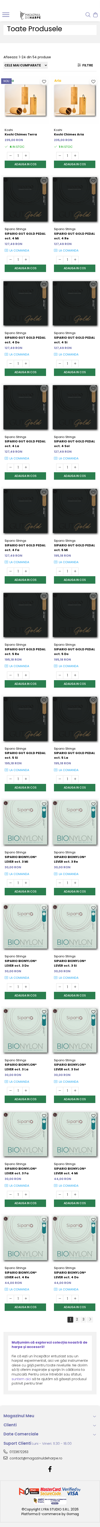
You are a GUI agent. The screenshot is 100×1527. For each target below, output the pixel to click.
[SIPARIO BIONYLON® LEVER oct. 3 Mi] (25, 822)
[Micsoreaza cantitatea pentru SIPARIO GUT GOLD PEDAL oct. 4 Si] (59, 363)
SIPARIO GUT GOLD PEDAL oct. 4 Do (25, 340)
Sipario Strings (15, 229)
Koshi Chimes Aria (69, 134)
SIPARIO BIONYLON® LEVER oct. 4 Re (21, 1274)
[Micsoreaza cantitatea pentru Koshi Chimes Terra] (10, 155)
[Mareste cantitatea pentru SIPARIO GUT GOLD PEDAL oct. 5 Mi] (75, 571)
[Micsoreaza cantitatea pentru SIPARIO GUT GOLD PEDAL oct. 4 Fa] (10, 571)
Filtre (87, 65)
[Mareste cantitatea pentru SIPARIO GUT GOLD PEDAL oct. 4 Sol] (75, 467)
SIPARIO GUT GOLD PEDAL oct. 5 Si (25, 755)
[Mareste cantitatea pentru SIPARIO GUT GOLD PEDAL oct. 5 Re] (25, 675)
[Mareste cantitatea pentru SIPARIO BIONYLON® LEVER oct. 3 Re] (75, 883)
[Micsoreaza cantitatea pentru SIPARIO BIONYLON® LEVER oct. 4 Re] (10, 1298)
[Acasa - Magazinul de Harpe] (30, 15)
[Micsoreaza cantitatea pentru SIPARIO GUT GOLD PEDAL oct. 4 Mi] (10, 259)
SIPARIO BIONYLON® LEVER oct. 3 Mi (21, 859)
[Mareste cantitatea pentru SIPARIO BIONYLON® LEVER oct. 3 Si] (75, 987)
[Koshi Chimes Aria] (74, 100)
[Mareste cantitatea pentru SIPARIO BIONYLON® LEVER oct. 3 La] (25, 1090)
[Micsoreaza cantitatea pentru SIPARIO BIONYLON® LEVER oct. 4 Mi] (59, 1194)
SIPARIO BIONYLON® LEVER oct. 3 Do (21, 963)
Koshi (9, 130)
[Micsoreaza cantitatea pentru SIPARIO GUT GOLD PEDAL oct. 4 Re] (59, 259)
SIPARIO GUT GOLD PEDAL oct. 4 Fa (25, 547)
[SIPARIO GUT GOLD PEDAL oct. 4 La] (25, 407)
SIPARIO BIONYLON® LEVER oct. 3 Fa (21, 1170)
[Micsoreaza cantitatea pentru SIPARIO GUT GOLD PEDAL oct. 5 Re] (10, 675)
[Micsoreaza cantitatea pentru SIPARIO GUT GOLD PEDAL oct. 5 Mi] (59, 571)
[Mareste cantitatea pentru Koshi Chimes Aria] (75, 155)
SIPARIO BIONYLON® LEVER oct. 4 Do (70, 1274)
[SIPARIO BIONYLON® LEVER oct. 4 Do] (74, 1238)
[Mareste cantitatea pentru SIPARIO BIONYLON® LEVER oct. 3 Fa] (25, 1194)
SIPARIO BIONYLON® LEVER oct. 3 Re (70, 859)
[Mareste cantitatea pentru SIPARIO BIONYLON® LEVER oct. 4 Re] (25, 1298)
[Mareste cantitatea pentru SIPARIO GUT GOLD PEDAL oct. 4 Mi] (25, 259)
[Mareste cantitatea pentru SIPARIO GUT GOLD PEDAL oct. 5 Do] (75, 675)
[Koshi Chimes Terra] (25, 100)
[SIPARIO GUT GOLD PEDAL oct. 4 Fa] (25, 511)
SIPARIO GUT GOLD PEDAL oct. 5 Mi (74, 547)
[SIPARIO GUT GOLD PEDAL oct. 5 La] (74, 719)
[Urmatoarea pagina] (90, 1320)
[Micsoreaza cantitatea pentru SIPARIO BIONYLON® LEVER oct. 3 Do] (10, 987)
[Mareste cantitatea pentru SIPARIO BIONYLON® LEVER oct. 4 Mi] (75, 1194)
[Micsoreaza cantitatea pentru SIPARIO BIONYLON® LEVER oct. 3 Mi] (10, 883)
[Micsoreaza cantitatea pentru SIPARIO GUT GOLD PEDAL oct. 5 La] (59, 779)
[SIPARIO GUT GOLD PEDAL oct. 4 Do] (25, 303)
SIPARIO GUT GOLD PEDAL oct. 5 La (74, 755)
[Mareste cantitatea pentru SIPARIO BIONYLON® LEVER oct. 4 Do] (75, 1298)
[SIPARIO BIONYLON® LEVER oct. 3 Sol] (74, 1030)
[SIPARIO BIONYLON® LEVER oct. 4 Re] (25, 1238)
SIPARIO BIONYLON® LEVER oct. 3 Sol (70, 1067)
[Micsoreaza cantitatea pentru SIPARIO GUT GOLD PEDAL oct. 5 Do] (59, 675)
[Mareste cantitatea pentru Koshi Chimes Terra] (25, 155)
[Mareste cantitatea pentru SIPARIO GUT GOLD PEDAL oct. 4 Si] (75, 363)
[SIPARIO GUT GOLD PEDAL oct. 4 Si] (74, 303)
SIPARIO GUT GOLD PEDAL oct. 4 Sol (74, 443)
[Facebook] (50, 1469)
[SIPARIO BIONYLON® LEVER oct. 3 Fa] (25, 1134)
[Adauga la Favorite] (44, 81)
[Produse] (6, 16)
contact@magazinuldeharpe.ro (35, 1458)
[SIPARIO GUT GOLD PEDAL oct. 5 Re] (25, 615)
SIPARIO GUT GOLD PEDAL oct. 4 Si (74, 340)
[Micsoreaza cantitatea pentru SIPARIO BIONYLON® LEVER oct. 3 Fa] (10, 1194)
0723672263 (18, 1452)
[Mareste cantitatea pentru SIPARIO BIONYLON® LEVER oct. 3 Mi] (25, 883)
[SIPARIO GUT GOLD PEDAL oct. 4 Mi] (25, 199)
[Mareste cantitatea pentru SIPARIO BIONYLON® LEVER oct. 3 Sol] (75, 1090)
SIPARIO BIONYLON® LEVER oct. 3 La (21, 1067)
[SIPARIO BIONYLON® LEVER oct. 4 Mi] (74, 1134)
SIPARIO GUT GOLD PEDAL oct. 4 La (25, 443)
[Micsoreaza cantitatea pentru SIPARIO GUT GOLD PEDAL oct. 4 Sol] (59, 467)
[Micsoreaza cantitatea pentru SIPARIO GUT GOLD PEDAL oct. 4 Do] (10, 363)
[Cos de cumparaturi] (95, 15)
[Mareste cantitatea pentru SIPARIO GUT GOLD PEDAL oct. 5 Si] (25, 779)
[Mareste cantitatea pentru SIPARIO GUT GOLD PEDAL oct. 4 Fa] (25, 571)
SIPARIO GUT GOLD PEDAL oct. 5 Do (74, 651)
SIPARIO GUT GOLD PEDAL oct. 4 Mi (25, 236)
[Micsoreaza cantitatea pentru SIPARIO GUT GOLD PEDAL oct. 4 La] (10, 467)
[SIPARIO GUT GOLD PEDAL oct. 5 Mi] (74, 511)
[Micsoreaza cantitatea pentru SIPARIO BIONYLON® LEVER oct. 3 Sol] (59, 1090)
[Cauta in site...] (88, 15)
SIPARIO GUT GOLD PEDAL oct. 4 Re (74, 236)
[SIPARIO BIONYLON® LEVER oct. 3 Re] (74, 822)
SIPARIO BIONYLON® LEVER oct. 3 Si (70, 963)
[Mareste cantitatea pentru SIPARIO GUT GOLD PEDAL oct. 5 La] (75, 779)
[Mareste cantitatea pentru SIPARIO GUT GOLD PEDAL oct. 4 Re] (75, 259)
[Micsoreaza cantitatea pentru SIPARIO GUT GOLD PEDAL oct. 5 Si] (10, 779)
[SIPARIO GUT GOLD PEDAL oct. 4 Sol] (74, 407)
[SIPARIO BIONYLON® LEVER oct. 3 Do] (25, 926)
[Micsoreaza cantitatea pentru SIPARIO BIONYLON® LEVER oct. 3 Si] (59, 987)
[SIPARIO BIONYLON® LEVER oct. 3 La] (25, 1030)
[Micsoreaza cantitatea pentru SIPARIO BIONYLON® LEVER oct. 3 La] (10, 1090)
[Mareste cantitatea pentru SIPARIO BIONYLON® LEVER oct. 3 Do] (25, 987)
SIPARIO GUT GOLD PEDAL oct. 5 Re (25, 651)
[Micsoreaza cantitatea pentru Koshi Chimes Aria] (59, 155)
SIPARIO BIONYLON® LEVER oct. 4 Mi (70, 1170)
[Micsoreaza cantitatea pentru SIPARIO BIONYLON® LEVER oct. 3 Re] (59, 883)
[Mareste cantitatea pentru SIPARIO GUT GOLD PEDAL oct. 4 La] (25, 467)
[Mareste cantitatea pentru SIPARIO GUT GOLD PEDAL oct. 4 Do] (25, 363)
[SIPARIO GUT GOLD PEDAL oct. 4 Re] (74, 199)
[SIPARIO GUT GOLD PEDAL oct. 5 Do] (74, 615)
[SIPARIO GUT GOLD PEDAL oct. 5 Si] (25, 719)
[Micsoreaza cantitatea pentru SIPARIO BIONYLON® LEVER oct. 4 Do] (59, 1298)
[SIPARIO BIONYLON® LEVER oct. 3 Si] (74, 926)
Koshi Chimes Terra (21, 134)
